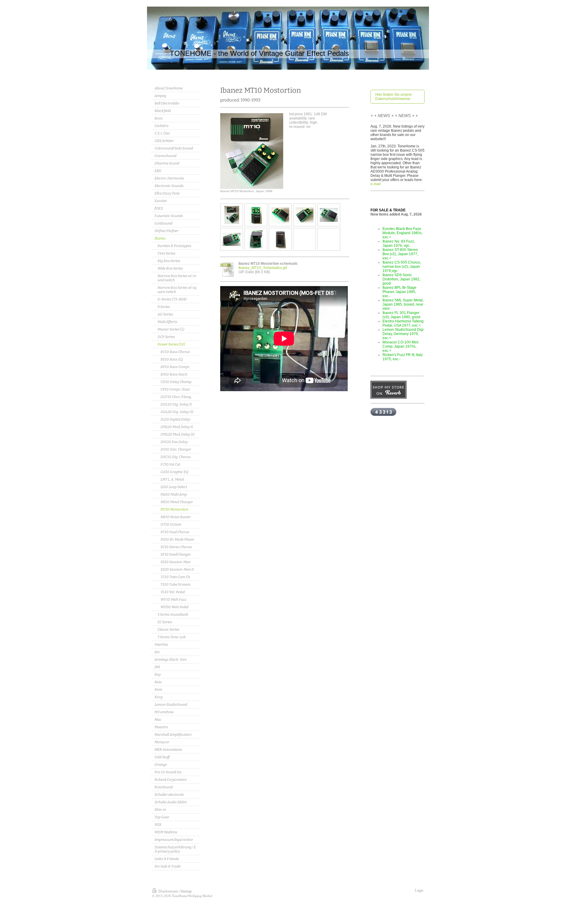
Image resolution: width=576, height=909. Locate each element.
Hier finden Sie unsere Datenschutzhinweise (393, 96)
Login (419, 890)
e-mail (375, 184)
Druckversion (168, 891)
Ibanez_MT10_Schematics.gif (262, 268)
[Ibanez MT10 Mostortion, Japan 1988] (251, 151)
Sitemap (186, 891)
